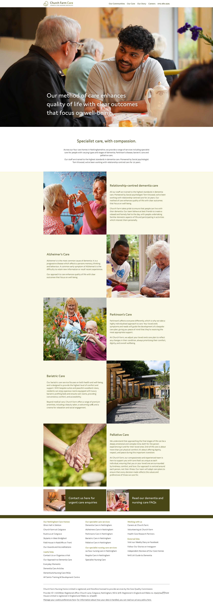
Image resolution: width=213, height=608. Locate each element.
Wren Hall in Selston (52, 525)
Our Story (141, 3)
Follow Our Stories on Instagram (142, 546)
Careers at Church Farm (138, 525)
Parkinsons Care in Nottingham (99, 533)
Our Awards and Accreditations (57, 547)
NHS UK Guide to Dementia (140, 555)
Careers (151, 3)
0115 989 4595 (164, 3)
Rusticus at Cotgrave (52, 533)
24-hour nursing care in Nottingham (101, 551)
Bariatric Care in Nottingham (98, 538)
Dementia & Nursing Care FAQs (57, 572)
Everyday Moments (51, 564)
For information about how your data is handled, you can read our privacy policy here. (114, 599)
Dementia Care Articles (53, 568)
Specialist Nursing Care (95, 559)
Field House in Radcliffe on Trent (57, 542)
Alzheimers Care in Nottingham (99, 529)
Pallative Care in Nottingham (98, 542)
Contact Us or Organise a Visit (56, 555)
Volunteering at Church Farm (140, 529)
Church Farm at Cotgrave (54, 529)
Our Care (131, 3)
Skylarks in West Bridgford (54, 538)
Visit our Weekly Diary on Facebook (143, 542)
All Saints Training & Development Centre (61, 577)
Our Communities (117, 3)
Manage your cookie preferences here (59, 599)
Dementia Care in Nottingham (98, 525)
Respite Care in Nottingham (97, 555)
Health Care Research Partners (141, 533)
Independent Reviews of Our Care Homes (146, 551)
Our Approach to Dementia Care (57, 559)
